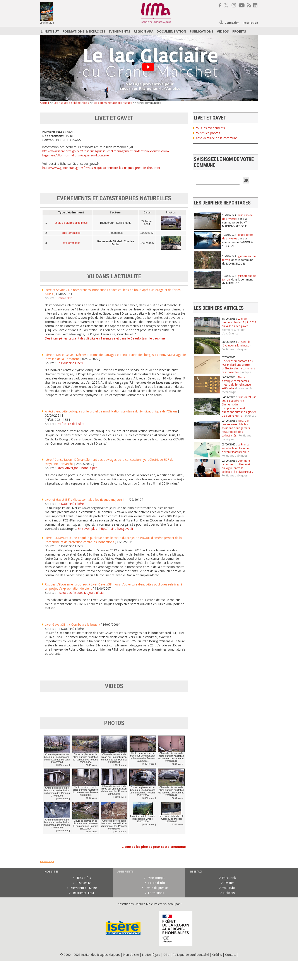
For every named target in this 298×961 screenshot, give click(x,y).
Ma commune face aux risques (113, 103)
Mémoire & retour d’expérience (233, 331)
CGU (166, 954)
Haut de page (47, 861)
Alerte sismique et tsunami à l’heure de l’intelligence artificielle (236, 382)
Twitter (229, 883)
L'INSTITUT (50, 31)
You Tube (229, 888)
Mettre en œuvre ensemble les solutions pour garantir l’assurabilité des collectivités (236, 428)
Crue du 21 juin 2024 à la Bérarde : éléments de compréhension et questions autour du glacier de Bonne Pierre (239, 406)
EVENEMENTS (119, 31)
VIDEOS (223, 31)
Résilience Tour (83, 893)
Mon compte (156, 878)
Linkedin (229, 893)
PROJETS (239, 31)
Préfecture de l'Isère (70, 424)
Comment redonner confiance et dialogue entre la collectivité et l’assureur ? (237, 466)
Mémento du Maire (83, 888)
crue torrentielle (71, 232)
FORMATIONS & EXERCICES (84, 31)
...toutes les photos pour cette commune (154, 847)
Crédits (217, 954)
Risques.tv (83, 883)
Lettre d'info (156, 883)
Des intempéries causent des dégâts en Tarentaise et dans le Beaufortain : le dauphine (105, 338)
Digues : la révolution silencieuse (236, 343)
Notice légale (151, 954)
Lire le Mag (47, 22)
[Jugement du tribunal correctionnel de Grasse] (207, 372)
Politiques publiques (234, 349)
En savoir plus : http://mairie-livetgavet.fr (105, 528)
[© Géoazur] (207, 392)
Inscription (250, 22)
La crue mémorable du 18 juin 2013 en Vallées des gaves (239, 322)
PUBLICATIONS (202, 31)
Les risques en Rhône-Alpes (71, 103)
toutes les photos (208, 133)
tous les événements (210, 128)
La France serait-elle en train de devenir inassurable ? (236, 448)
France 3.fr (64, 298)
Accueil (44, 103)
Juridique (245, 372)
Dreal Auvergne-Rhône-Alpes (77, 468)
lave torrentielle (71, 242)
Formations (156, 893)
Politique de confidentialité (191, 954)
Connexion (232, 22)
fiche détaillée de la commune (217, 138)
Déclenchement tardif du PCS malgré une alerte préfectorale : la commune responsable (238, 366)
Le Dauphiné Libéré (70, 363)
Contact (230, 954)
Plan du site (131, 954)
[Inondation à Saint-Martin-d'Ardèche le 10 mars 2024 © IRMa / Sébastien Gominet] (207, 438)
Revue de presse (156, 888)
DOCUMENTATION (171, 31)
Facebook (229, 878)
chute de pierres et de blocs (71, 222)
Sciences (250, 415)
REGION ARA (143, 31)
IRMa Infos (83, 878)
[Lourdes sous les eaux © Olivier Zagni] (207, 334)
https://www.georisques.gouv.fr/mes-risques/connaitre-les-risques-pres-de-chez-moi (101, 168)
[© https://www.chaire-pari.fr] (207, 456)
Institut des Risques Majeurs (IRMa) (80, 592)
